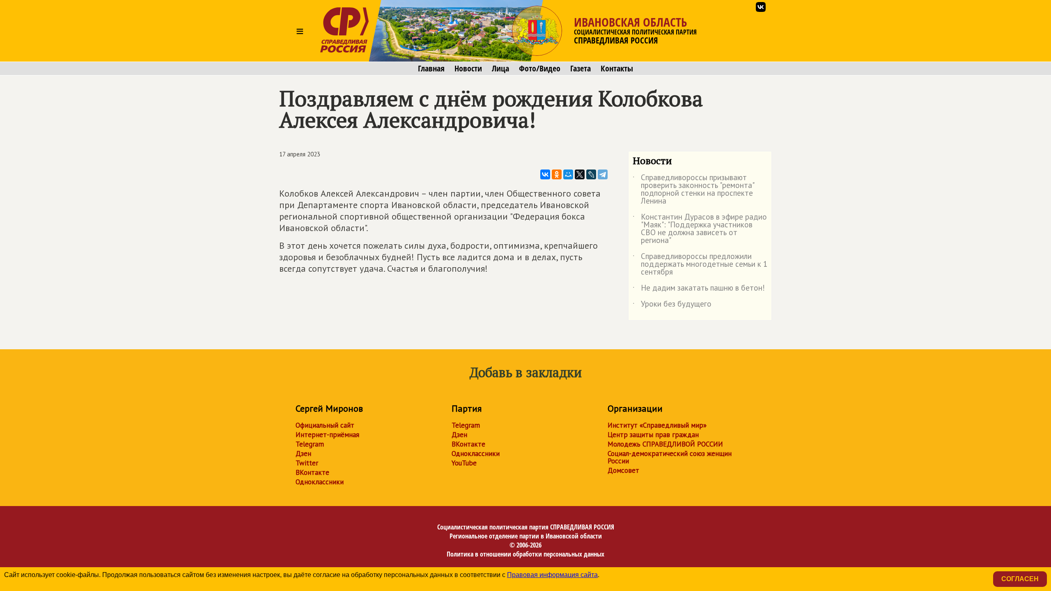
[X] (580, 174)
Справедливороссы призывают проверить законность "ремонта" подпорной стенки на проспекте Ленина (693, 190)
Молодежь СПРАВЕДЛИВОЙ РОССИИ (665, 444)
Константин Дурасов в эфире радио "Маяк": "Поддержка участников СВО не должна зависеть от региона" (700, 229)
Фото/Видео (539, 68)
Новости (468, 68)
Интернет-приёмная (327, 434)
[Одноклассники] (557, 174)
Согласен (1020, 578)
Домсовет (623, 470)
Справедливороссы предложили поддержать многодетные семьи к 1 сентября (700, 264)
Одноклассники (320, 482)
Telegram (310, 444)
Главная (431, 68)
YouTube (464, 463)
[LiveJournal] (591, 174)
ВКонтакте (312, 472)
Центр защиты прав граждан (653, 434)
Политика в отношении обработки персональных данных (525, 554)
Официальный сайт (325, 425)
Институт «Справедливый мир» (657, 425)
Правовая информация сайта (552, 574)
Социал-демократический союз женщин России (670, 457)
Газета (580, 68)
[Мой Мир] (568, 174)
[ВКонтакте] (545, 174)
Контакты (617, 68)
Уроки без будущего (672, 305)
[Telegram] (603, 174)
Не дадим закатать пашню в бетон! (699, 289)
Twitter (307, 463)
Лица (500, 68)
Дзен (303, 453)
